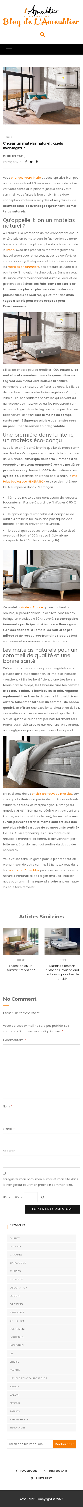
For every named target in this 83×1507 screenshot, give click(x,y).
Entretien (17, 1320)
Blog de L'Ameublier (41, 22)
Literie (8, 137)
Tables (15, 1411)
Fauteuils (17, 1336)
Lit (11, 1353)
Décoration (19, 1287)
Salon (14, 1394)
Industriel (17, 1345)
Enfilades (17, 1312)
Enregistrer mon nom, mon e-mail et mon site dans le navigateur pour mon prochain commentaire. (40, 1182)
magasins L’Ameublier (23, 870)
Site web (9, 1151)
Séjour (15, 1402)
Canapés (16, 1254)
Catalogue (18, 1262)
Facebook (28, 1471)
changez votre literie (26, 178)
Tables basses (20, 1419)
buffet (15, 1238)
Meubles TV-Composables (28, 1378)
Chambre (16, 1279)
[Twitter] (31, 162)
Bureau (15, 1246)
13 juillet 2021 (13, 156)
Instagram (58, 1471)
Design (15, 1295)
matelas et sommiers (23, 267)
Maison (15, 1369)
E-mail (9, 1129)
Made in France (32, 607)
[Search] (42, 34)
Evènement (18, 1328)
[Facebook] (26, 162)
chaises (15, 1271)
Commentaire (14, 1040)
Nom (7, 1106)
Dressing (16, 1304)
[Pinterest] (37, 162)
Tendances (18, 1427)
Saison (14, 1386)
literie (10, 250)
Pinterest (44, 1478)
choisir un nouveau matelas (52, 794)
